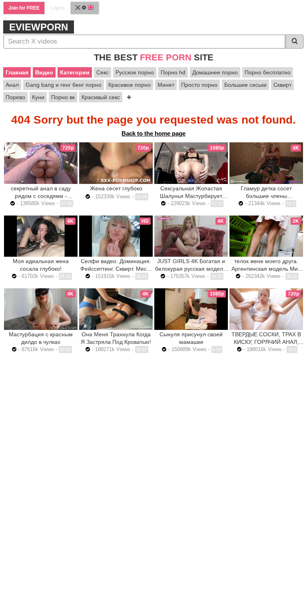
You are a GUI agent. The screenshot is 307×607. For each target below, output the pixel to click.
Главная (17, 72)
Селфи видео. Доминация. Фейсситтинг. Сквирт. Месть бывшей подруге (116, 269)
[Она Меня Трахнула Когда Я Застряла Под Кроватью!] (116, 309)
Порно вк (63, 97)
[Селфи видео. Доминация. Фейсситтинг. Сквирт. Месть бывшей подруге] (116, 236)
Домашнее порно (215, 72)
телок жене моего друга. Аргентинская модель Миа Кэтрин (266, 269)
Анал (12, 85)
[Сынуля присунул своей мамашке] (191, 308)
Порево (15, 97)
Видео (44, 72)
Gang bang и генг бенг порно (64, 85)
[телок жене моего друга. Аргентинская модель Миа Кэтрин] (266, 236)
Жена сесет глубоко (116, 188)
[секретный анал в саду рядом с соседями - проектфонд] (41, 163)
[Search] (294, 41)
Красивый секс (101, 97)
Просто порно (199, 85)
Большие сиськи (245, 85)
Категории (75, 72)
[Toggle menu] (5, 18)
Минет (165, 85)
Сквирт (282, 85)
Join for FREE (24, 8)
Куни (38, 97)
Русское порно (135, 72)
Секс (102, 72)
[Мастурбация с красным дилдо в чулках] (41, 309)
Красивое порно (129, 85)
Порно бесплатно (268, 72)
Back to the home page (153, 133)
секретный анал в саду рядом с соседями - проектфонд (41, 196)
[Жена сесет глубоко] (116, 163)
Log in (57, 8)
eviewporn (38, 27)
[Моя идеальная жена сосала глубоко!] (41, 236)
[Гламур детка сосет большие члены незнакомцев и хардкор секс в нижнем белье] (266, 163)
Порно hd (173, 72)
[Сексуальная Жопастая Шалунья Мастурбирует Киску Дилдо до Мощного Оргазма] (191, 163)
